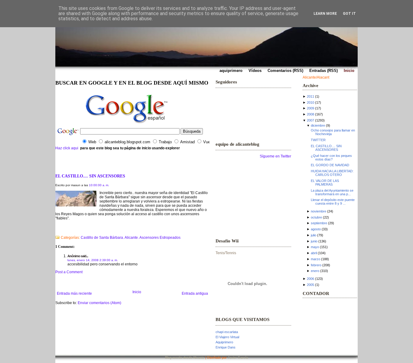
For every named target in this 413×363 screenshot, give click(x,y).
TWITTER (318, 140)
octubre (316, 217)
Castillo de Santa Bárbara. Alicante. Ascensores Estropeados (130, 237)
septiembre (319, 223)
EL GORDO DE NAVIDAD (330, 165)
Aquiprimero (224, 342)
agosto (316, 229)
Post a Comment (69, 272)
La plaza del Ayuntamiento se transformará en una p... (332, 192)
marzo (315, 259)
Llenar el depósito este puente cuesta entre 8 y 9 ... (333, 201)
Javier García (238, 357)
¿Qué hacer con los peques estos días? (331, 157)
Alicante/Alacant (316, 77)
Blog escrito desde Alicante (184, 357)
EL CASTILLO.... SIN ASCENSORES (90, 175)
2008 (310, 114)
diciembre (318, 125)
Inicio (136, 292)
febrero (316, 265)
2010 (310, 102)
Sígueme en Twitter (275, 156)
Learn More (325, 13)
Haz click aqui (66, 148)
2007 (310, 120)
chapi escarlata (227, 332)
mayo (315, 247)
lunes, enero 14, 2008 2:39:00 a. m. (92, 260)
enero (315, 271)
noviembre (318, 211)
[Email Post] (55, 230)
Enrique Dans (226, 347)
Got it (349, 13)
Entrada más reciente (74, 293)
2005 (310, 285)
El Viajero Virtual (227, 337)
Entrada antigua (195, 293)
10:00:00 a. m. (99, 185)
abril (314, 253)
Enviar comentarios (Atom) (99, 303)
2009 (310, 108)
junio (314, 241)
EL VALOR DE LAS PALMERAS (325, 182)
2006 (310, 278)
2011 (310, 96)
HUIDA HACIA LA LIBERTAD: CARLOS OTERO (332, 173)
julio (313, 235)
